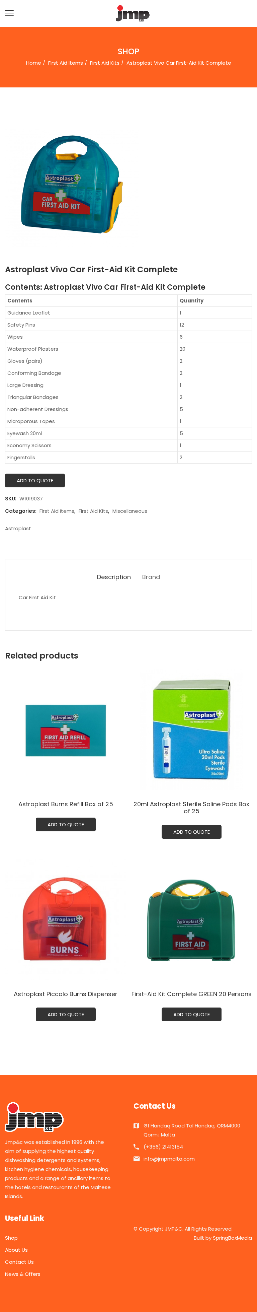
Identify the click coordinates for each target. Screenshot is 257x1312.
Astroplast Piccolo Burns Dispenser (65, 994)
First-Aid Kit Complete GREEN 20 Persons (192, 994)
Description (114, 577)
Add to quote (35, 480)
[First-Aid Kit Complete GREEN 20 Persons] (191, 919)
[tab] (114, 577)
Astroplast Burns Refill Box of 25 (65, 804)
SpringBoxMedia (232, 1237)
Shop (11, 1237)
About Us (16, 1249)
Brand (151, 577)
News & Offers (22, 1274)
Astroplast (18, 528)
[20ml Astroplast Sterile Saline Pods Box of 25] (191, 729)
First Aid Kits (104, 62)
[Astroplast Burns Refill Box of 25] (65, 729)
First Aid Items (65, 62)
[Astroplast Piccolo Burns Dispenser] (65, 919)
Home (33, 62)
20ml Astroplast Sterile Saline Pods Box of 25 (191, 808)
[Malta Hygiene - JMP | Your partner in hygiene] (133, 12)
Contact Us (19, 1261)
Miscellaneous (129, 510)
